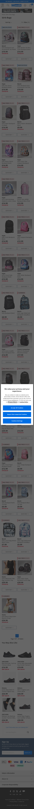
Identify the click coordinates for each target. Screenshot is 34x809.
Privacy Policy (12, 402)
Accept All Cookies (17, 408)
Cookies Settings (17, 421)
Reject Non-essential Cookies (17, 414)
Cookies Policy (23, 402)
